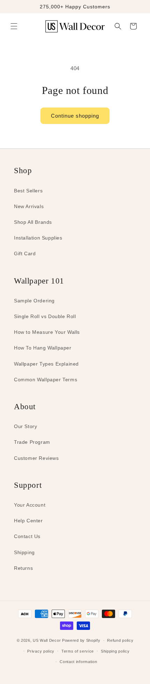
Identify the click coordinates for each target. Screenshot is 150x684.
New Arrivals (29, 206)
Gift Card (25, 253)
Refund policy (120, 640)
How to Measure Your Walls (47, 332)
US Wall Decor (47, 640)
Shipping (24, 552)
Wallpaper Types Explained (46, 364)
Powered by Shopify (81, 640)
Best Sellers (28, 190)
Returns (23, 568)
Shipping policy (115, 651)
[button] (14, 26)
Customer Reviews (36, 458)
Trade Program (32, 442)
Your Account (29, 505)
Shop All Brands (33, 222)
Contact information (78, 662)
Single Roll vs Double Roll (45, 316)
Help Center (28, 520)
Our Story (25, 426)
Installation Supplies (38, 238)
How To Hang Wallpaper (43, 348)
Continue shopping (75, 116)
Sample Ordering (34, 300)
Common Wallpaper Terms (45, 379)
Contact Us (27, 536)
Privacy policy (40, 651)
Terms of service (77, 651)
